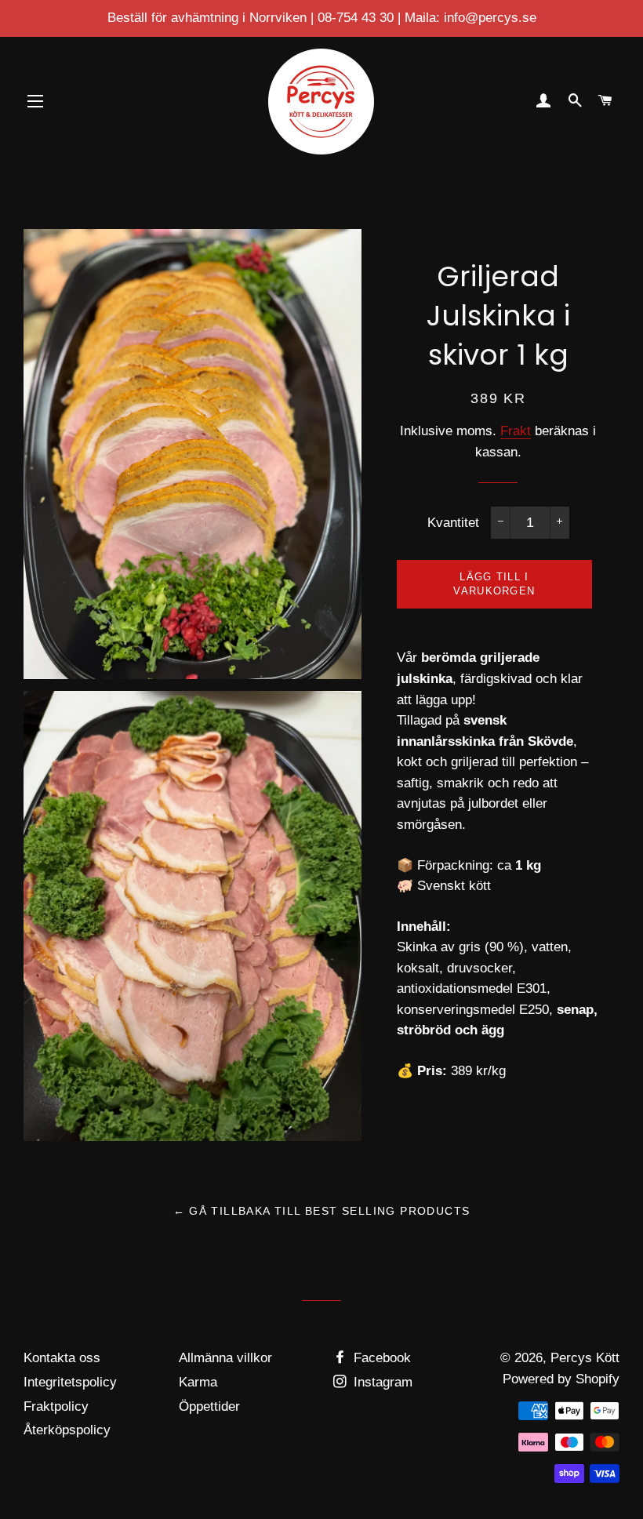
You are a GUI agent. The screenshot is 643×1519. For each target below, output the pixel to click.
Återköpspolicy (67, 1430)
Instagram (381, 1382)
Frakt (515, 430)
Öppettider (209, 1406)
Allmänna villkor (225, 1357)
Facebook (380, 1357)
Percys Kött (584, 1357)
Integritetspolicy (70, 1382)
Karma (198, 1382)
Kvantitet (453, 522)
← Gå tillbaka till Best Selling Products (321, 1211)
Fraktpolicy (56, 1406)
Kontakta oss (62, 1357)
